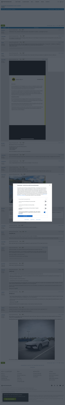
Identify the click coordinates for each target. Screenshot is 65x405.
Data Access (32, 219)
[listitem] (32, 199)
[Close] (50, 185)
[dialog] (32, 202)
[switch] (45, 201)
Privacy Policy (38, 219)
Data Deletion (27, 219)
